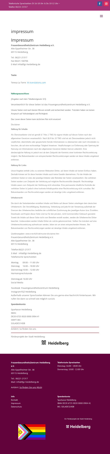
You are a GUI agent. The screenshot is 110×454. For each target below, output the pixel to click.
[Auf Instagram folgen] (106, 3)
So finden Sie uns (27, 328)
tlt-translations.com (36, 82)
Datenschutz (16, 406)
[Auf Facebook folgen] (99, 3)
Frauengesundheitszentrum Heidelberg (40, 288)
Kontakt (14, 400)
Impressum (15, 403)
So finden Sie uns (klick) (30, 387)
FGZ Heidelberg (28, 291)
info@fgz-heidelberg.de (30, 253)
